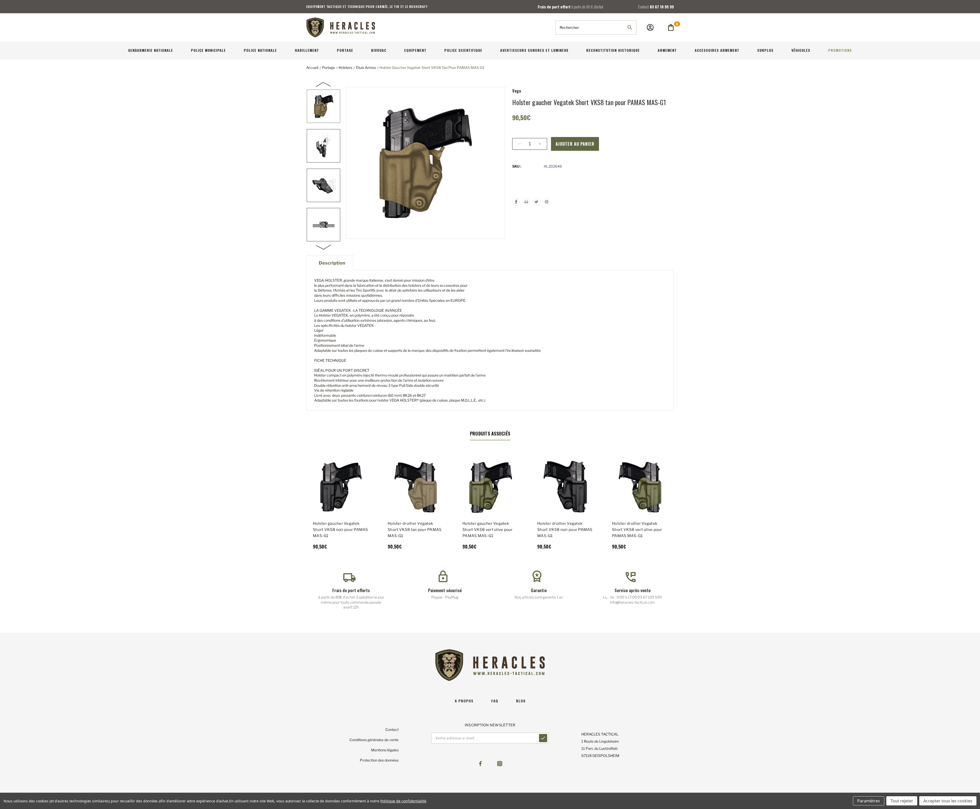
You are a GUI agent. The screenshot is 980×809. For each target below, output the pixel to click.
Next (323, 247)
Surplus (765, 50)
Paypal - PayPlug (444, 597)
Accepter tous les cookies (947, 801)
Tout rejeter (901, 801)
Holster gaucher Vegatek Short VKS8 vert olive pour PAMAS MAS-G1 (487, 529)
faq (494, 700)
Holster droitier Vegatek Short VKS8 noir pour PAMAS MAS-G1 (565, 529)
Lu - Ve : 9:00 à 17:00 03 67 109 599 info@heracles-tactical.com (632, 599)
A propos (464, 700)
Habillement (307, 50)
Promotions (840, 50)
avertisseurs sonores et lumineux (534, 50)
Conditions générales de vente (374, 740)
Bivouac (378, 50)
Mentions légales (385, 750)
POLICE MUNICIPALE (208, 50)
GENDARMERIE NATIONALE (150, 50)
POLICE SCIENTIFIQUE (463, 50)
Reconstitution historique (613, 50)
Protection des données (379, 760)
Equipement (415, 50)
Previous (323, 84)
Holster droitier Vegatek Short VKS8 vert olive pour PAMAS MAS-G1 (637, 529)
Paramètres (868, 801)
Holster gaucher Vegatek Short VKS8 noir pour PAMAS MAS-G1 (340, 529)
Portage (345, 50)
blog (520, 700)
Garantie (539, 590)
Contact (392, 729)
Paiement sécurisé (445, 590)
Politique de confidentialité (403, 801)
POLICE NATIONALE (260, 50)
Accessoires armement (717, 50)
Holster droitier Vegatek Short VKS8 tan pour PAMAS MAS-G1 (415, 529)
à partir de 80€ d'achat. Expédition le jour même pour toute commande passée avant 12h (351, 602)
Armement (667, 50)
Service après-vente (633, 590)
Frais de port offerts (351, 590)
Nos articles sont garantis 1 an (538, 597)
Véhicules (800, 50)
